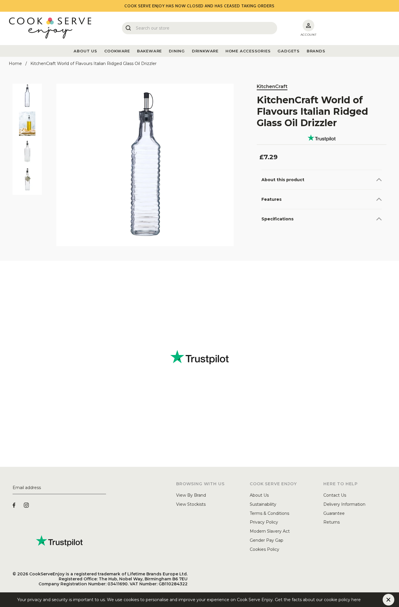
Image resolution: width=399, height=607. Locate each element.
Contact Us (334, 495)
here (365, 599)
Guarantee (334, 513)
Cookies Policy (264, 549)
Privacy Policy (264, 522)
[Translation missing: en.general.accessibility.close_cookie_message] (388, 600)
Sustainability (263, 504)
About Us (259, 495)
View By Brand (191, 495)
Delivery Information (344, 504)
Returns (331, 522)
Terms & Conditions (269, 513)
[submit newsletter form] (103, 488)
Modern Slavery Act (270, 531)
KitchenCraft (272, 86)
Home (15, 63)
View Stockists (191, 504)
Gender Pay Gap (266, 540)
